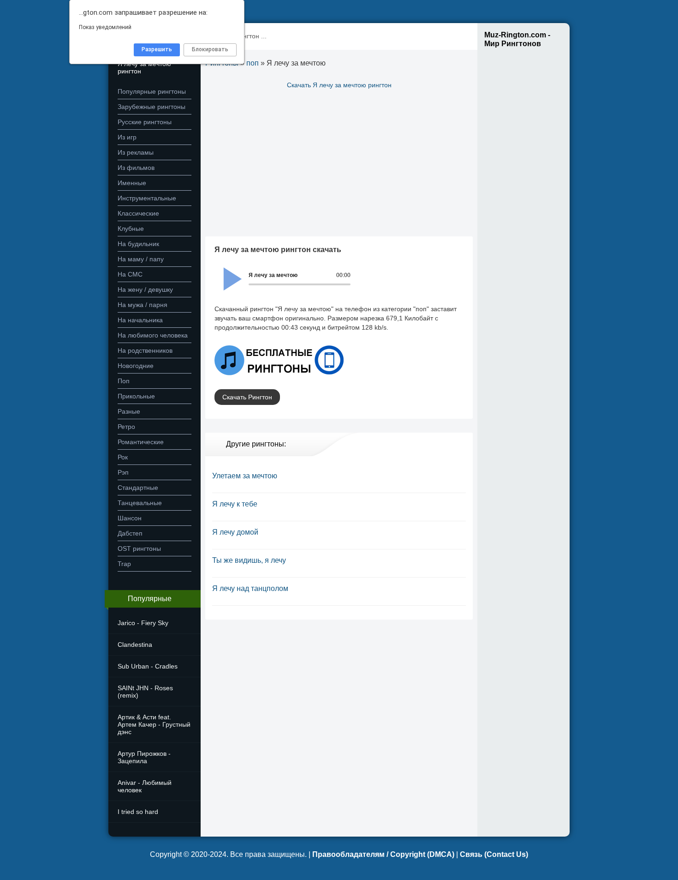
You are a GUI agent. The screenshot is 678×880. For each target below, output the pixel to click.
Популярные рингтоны (152, 91)
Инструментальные (147, 198)
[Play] (227, 272)
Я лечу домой (235, 532)
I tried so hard (138, 811)
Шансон (130, 518)
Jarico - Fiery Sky (143, 623)
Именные (132, 183)
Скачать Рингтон (247, 397)
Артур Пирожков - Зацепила (144, 757)
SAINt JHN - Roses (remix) (145, 691)
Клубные (131, 228)
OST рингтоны (139, 548)
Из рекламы (136, 152)
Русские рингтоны (145, 122)
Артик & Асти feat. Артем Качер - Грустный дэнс (154, 724)
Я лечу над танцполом (250, 588)
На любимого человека (153, 335)
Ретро (126, 426)
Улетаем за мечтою (244, 476)
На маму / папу (141, 259)
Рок (123, 457)
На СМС (130, 274)
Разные (129, 411)
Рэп (123, 472)
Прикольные (136, 396)
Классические (138, 213)
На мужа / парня (142, 304)
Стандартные (138, 487)
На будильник (138, 243)
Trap (124, 563)
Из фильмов (136, 167)
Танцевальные (140, 502)
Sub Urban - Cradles (148, 666)
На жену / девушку (145, 289)
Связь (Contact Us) (494, 854)
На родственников (145, 350)
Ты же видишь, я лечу (249, 560)
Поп (124, 381)
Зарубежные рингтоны (151, 106)
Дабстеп (130, 533)
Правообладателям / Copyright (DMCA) (383, 854)
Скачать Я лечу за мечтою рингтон (339, 85)
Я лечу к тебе (234, 504)
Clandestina (135, 644)
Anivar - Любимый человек (145, 786)
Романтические (141, 442)
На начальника (140, 320)
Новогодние (136, 365)
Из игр (127, 137)
